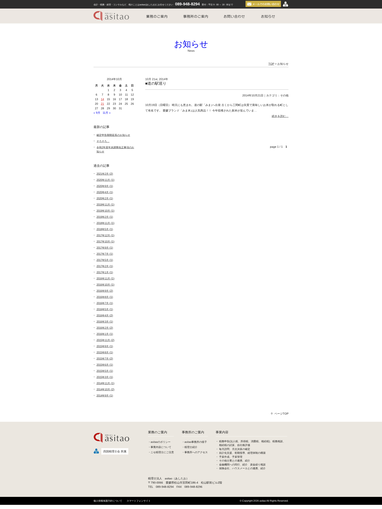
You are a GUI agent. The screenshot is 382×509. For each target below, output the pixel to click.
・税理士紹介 (189, 447)
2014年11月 (103, 383)
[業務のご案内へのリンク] (157, 16)
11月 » (107, 112)
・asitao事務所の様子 (194, 441)
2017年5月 (102, 260)
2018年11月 (103, 223)
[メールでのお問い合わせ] (264, 4)
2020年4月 (102, 192)
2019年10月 (103, 210)
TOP (271, 63)
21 (102, 103)
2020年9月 (102, 186)
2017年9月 (102, 247)
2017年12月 (103, 235)
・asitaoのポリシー (159, 441)
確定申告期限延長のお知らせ (113, 135)
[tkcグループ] (285, 4)
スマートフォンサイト (139, 500)
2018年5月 (102, 229)
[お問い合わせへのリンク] (234, 16)
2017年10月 (103, 241)
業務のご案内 (157, 432)
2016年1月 (102, 334)
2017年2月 (102, 266)
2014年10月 (103, 389)
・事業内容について (159, 447)
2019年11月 (103, 204)
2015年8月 (102, 352)
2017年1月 (102, 272)
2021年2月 (102, 173)
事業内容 (222, 432)
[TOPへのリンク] (112, 16)
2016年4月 (102, 315)
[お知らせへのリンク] (268, 16)
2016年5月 (102, 309)
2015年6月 (102, 364)
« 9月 (97, 112)
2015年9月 (102, 346)
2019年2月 (102, 216)
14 (102, 99)
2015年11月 (103, 340)
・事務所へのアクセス (195, 452)
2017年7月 (102, 253)
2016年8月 (102, 297)
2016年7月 (102, 303)
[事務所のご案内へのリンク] (195, 16)
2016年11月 (103, 278)
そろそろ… (102, 141)
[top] (112, 445)
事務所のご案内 (193, 432)
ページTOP (281, 413)
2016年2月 (102, 327)
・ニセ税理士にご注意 (161, 452)
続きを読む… (280, 116)
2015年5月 (102, 370)
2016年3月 (102, 321)
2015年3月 (102, 377)
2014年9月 (102, 395)
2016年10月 (103, 284)
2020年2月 (102, 198)
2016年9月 (102, 290)
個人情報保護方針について (108, 500)
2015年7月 (102, 358)
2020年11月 (103, 179)
